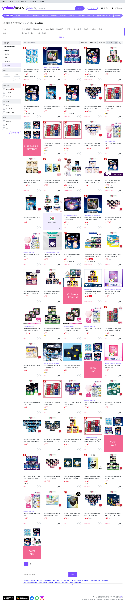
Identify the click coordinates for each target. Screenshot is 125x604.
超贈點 (117, 15)
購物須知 (99, 599)
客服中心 (84, 599)
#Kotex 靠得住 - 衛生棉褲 (80, 580)
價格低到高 (93, 42)
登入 (92, 8)
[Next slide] (40, 56)
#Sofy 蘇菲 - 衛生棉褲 (30, 582)
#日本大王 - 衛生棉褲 (44, 580)
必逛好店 (72, 15)
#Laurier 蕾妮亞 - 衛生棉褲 (99, 580)
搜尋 (72, 574)
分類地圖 (120, 599)
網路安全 (106, 599)
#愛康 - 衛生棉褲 (75, 582)
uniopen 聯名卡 (104, 15)
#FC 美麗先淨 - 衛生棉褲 (61, 580)
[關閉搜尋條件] (35, 8)
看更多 (89, 15)
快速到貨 (45, 15)
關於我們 (92, 599)
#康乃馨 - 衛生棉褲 (29, 580)
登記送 (27, 15)
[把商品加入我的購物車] (39, 79)
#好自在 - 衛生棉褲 (61, 582)
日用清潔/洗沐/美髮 (9, 47)
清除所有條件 (15, 133)
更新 (121, 597)
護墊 (6, 58)
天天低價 (54, 15)
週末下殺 (81, 15)
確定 (16, 79)
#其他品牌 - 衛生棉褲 (46, 582)
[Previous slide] (24, 56)
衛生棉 (7, 54)
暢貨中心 (36, 15)
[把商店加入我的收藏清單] (59, 228)
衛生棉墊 (6, 50)
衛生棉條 (7, 61)
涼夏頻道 (63, 15)
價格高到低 (102, 42)
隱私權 (113, 599)
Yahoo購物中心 (13, 8)
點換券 (18, 15)
